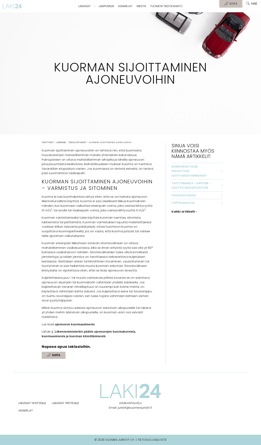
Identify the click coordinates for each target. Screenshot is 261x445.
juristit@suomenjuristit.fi (135, 408)
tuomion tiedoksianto (166, 6)
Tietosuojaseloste (152, 440)
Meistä (141, 6)
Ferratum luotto (184, 195)
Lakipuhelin (106, 6)
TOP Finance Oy (183, 203)
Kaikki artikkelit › (184, 212)
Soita (56, 355)
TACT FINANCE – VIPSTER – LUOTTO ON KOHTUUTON (191, 185)
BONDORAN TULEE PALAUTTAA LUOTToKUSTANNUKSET (189, 171)
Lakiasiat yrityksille (65, 403)
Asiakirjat (125, 6)
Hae (254, 3)
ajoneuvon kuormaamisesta (75, 324)
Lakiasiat (84, 6)
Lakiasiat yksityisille (32, 403)
